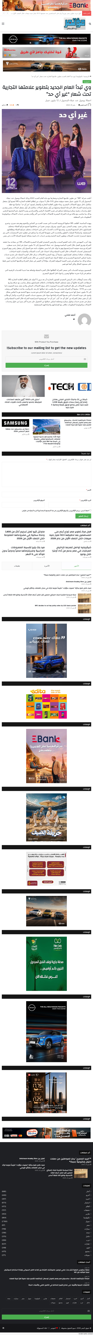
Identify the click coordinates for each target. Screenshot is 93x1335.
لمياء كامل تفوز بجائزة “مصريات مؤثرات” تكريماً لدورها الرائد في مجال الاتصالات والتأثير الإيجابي (57, 588)
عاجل (88, 1236)
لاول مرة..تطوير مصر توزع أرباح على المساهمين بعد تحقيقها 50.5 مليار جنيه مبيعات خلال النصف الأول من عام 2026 (70, 535)
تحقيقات (87, 1210)
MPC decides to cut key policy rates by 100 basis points (55, 605)
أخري (88, 1195)
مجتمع (87, 1251)
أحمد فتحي (83, 105)
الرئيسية (87, 76)
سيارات (87, 1229)
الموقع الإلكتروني (39, 500)
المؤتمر (53, 1328)
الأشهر (76, 566)
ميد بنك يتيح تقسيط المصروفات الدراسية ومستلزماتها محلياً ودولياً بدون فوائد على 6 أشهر (23, 550)
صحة (88, 1233)
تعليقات (17, 566)
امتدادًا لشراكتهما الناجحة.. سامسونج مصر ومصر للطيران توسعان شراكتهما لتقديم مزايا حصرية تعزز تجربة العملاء (77, 422)
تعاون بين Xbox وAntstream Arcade (78, 581)
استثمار (87, 1203)
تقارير (88, 1214)
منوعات (87, 1255)
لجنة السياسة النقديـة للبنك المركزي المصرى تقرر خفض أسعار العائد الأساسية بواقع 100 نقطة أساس (39, 594)
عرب (88, 1240)
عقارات (87, 1244)
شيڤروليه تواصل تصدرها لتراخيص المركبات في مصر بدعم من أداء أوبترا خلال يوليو (71, 550)
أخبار (88, 1191)
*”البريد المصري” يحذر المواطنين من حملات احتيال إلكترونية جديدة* (67, 575)
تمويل (88, 1221)
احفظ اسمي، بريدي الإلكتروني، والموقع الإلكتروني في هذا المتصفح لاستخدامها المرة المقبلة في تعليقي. (55, 510)
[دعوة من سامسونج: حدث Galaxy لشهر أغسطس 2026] (15, 423)
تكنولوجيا (79, 76)
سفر (88, 1225)
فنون (88, 1248)
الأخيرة (47, 566)
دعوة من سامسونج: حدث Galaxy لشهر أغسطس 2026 (17, 430)
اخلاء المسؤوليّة (42, 1328)
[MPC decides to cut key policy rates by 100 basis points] (84, 608)
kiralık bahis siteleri (86, 1334)
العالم (88, 1206)
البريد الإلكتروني (85, 500)
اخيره (88, 1199)
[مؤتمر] (74, 24)
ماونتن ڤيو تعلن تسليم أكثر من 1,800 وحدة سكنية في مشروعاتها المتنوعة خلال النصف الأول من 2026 (47, 13)
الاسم (88, 490)
